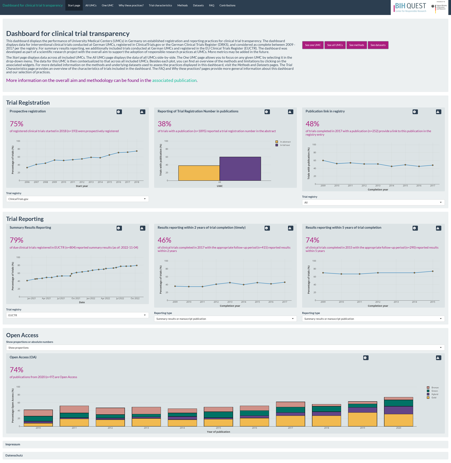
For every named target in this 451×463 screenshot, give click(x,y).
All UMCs (91, 5)
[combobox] (28, 199)
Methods (182, 5)
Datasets (198, 5)
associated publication (174, 80)
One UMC (107, 5)
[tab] (225, 444)
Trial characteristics (160, 5)
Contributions (228, 5)
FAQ (211, 5)
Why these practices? (131, 5)
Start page (74, 5)
